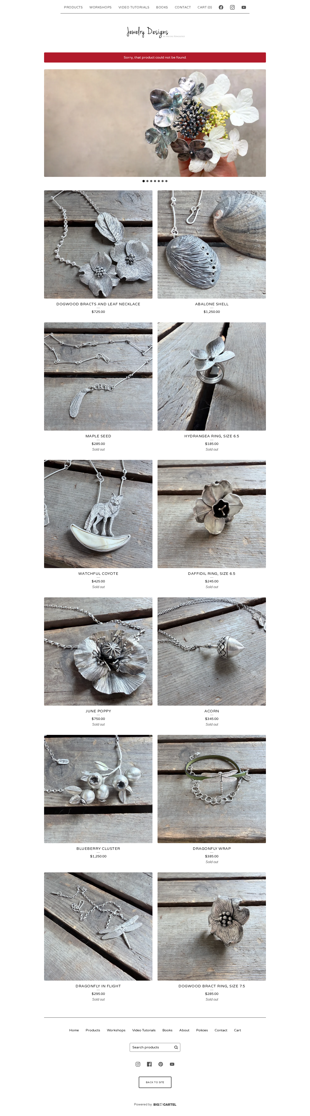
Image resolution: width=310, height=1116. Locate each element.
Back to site (155, 1082)
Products (73, 7)
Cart (237, 1030)
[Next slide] (260, 123)
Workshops (100, 7)
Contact (183, 7)
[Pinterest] (160, 1064)
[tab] (144, 181)
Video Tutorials (134, 7)
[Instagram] (232, 7)
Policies (202, 1030)
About (184, 1030)
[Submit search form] (176, 1047)
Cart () (205, 7)
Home (74, 1030)
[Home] (155, 32)
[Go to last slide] (50, 123)
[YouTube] (244, 7)
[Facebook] (221, 7)
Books (162, 7)
